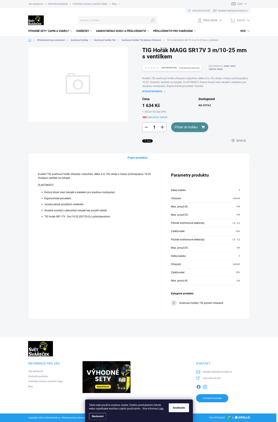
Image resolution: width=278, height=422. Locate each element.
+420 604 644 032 (212, 378)
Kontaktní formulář (212, 398)
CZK (240, 3)
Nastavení (97, 416)
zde (161, 408)
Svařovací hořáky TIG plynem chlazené (201, 303)
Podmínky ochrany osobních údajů (90, 4)
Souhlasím (179, 407)
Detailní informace (152, 91)
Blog (114, 4)
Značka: (216, 69)
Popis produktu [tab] (137, 157)
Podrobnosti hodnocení (189, 68)
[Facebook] (198, 386)
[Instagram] (205, 386)
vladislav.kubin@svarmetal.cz (217, 371)
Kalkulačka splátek (157, 117)
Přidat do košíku (186, 127)
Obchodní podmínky (58, 4)
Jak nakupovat (35, 4)
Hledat (153, 20)
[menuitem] (50, 31)
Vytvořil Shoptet (217, 417)
